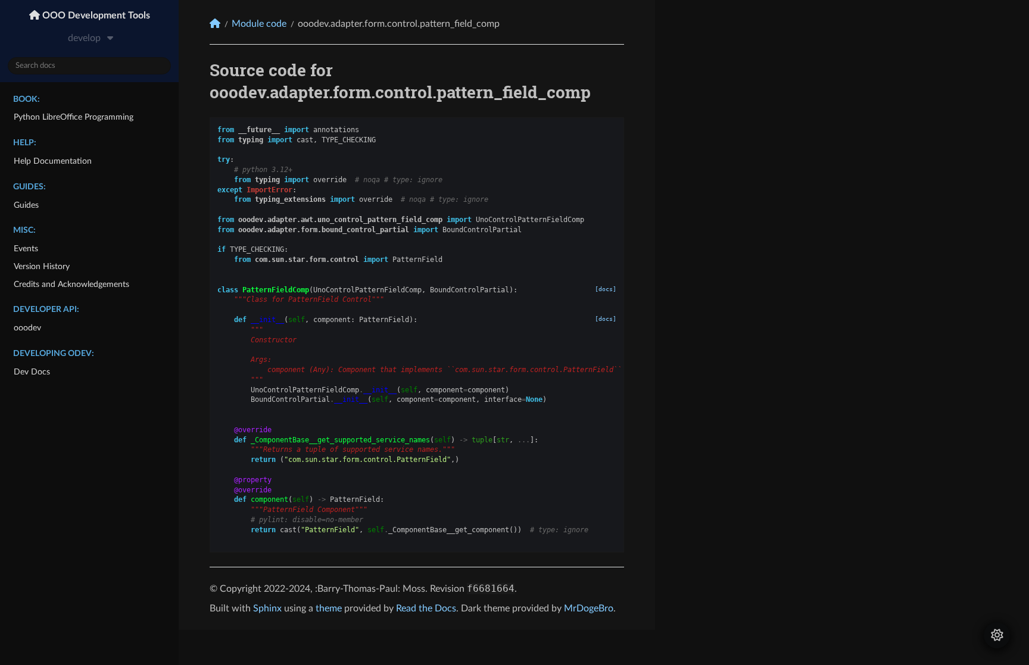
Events (26, 248)
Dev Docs (32, 371)
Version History (42, 266)
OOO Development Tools (95, 15)
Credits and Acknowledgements (71, 284)
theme (329, 608)
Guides (26, 205)
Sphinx (267, 608)
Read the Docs (426, 608)
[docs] (605, 289)
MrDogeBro (588, 608)
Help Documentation (53, 161)
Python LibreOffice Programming (73, 117)
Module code (259, 24)
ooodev (27, 327)
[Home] (215, 23)
